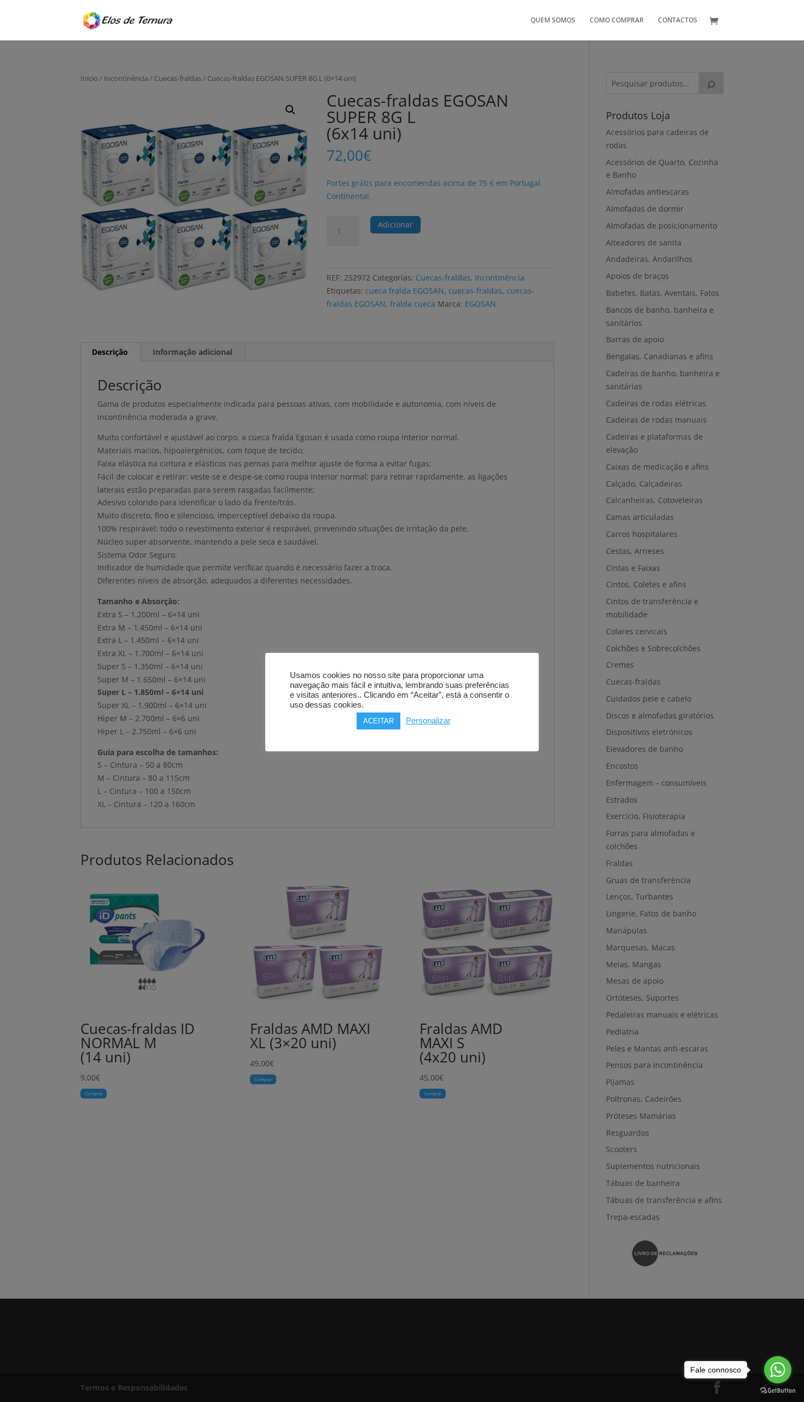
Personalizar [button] (428, 720)
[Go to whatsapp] (777, 1369)
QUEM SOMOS (553, 20)
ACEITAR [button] (378, 721)
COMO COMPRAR (617, 20)
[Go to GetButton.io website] (777, 1390)
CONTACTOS (677, 20)
